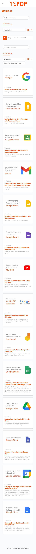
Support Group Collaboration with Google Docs (17, 524)
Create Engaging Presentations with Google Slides (18, 217)
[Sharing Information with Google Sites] (18, 439)
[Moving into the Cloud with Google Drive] (18, 406)
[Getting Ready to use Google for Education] (18, 302)
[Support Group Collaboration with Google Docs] (18, 510)
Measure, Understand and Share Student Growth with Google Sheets (18, 383)
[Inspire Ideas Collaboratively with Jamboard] (18, 337)
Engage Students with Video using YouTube (17, 281)
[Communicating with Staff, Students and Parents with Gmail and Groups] (18, 170)
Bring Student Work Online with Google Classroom (16, 151)
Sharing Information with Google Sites (16, 453)
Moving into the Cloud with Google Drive (17, 420)
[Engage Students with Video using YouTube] (18, 267)
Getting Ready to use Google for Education (16, 316)
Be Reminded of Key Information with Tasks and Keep (16, 120)
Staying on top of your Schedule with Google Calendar (18, 487)
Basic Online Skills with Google (16, 89)
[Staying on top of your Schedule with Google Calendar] (18, 473)
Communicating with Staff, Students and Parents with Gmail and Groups (18, 184)
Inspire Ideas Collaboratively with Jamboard (17, 351)
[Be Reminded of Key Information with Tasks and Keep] (18, 106)
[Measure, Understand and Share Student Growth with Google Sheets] (18, 369)
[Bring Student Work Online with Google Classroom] (18, 137)
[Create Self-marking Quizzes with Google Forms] (18, 234)
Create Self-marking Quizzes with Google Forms (17, 248)
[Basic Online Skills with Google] (18, 76)
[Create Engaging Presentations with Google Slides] (18, 203)
